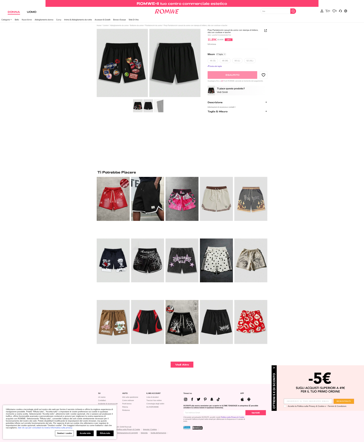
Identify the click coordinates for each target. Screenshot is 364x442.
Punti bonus (127, 404)
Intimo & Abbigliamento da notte (78, 19)
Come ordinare (128, 400)
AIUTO (125, 393)
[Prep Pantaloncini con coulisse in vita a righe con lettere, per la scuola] (216, 199)
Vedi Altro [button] (182, 364)
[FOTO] (148, 63)
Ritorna (125, 407)
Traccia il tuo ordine (154, 400)
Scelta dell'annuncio (158, 433)
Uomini (105, 25)
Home (99, 25)
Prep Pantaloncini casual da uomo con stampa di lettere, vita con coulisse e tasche (233, 31)
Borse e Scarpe (119, 19)
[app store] (242, 399)
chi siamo (102, 397)
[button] (263, 75)
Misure (215, 54)
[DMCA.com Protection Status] (197, 427)
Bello (17, 19)
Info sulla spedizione (130, 397)
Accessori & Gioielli (102, 19)
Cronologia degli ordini (155, 404)
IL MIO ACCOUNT (153, 393)
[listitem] (113, 206)
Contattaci (102, 400)
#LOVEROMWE (152, 407)
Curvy (58, 19)
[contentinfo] (203, 399)
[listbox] (321, 11)
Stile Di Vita (134, 19)
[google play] (249, 399)
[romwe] (167, 11)
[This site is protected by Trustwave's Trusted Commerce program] (186, 427)
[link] (182, 3)
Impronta (144, 433)
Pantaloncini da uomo (153, 25)
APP (242, 393)
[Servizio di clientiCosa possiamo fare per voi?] (340, 11)
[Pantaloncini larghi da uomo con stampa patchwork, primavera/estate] (147, 322)
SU (99, 393)
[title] (182, 172)
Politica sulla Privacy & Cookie (232, 417)
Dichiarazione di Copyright (127, 433)
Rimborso (126, 410)
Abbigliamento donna (44, 19)
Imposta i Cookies (150, 429)
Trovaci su (187, 393)
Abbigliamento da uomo (119, 25)
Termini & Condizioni (337, 406)
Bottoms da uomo (137, 25)
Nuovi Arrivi (27, 19)
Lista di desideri (152, 397)
